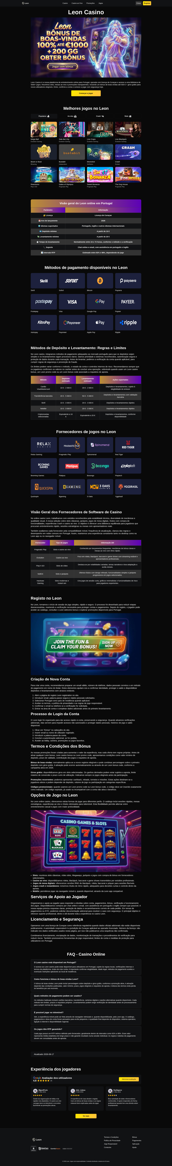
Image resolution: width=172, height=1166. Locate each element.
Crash (98, 116)
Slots (126, 116)
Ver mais (86, 1116)
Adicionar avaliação (129, 1079)
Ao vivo (70, 116)
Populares (42, 116)
